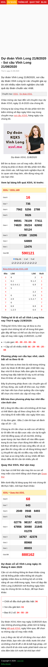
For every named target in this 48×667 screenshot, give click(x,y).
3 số (32, 259)
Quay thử (34, 2)
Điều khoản (6, 664)
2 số (26, 259)
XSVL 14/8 (14, 190)
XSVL (3, 2)
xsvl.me (20, 661)
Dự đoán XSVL (26, 94)
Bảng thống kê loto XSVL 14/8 (15, 269)
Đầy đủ (18, 259)
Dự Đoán (11, 2)
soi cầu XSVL (21, 115)
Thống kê (23, 2)
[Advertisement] (24, 30)
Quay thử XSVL (17, 492)
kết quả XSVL (14, 628)
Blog (43, 2)
